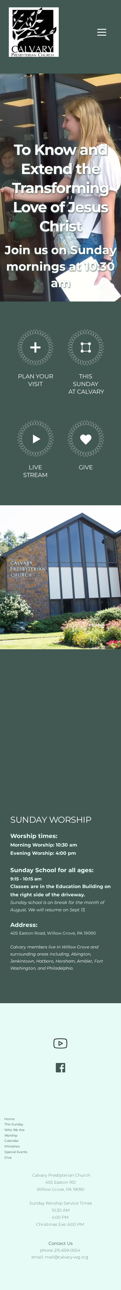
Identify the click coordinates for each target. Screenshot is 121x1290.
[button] (101, 32)
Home (9, 1119)
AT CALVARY (85, 391)
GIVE (86, 467)
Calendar (11, 1141)
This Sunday (14, 1124)
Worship (10, 1135)
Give (8, 1157)
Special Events (15, 1152)
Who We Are (14, 1130)
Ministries (12, 1146)
